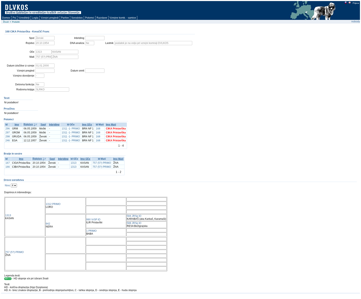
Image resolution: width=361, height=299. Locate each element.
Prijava (356, 3)
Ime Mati (111, 124)
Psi (14, 17)
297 (7, 132)
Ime (17, 124)
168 (98, 128)
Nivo (7, 185)
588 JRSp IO (134, 223)
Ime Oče (87, 124)
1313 (73, 162)
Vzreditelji (24, 17)
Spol (43, 124)
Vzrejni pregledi (50, 17)
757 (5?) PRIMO (102, 162)
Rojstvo (28, 124)
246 (7, 140)
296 (7, 128)
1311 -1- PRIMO (71, 128)
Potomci (89, 17)
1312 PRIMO (53, 204)
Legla (35, 17)
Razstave (102, 17)
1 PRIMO (91, 230)
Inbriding (54, 124)
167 (7, 162)
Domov (6, 17)
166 (7, 166)
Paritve (65, 17)
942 (48, 223)
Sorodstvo (77, 17)
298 (7, 136)
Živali (6, 22)
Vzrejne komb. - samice (122, 17)
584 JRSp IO (134, 216)
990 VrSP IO (93, 219)
